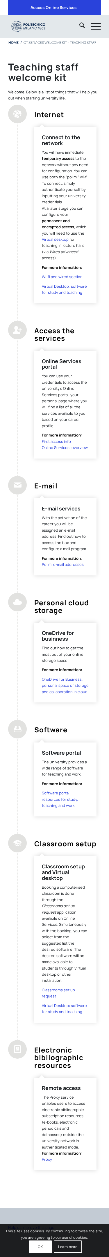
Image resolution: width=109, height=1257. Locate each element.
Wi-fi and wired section (62, 276)
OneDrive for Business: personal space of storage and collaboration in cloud (65, 685)
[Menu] (93, 26)
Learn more (68, 1246)
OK (40, 1246)
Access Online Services (54, 7)
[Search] (79, 26)
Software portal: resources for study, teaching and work (60, 799)
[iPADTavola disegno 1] (45, 26)
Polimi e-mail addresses (63, 564)
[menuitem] (54, 7)
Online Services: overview (65, 447)
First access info (56, 441)
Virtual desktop (55, 239)
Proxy (47, 1159)
